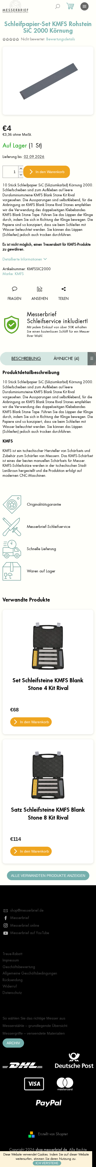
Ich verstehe (47, 1163)
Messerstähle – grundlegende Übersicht (35, 1026)
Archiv (13, 1043)
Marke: (13, 274)
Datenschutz (12, 992)
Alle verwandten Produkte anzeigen (48, 876)
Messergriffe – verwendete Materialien (34, 1033)
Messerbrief (19, 918)
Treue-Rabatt (12, 954)
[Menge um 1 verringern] (20, 175)
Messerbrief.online (24, 925)
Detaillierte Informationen (22, 259)
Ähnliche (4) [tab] (66, 359)
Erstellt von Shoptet (53, 1134)
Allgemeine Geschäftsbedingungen (30, 973)
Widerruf (10, 986)
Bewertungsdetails (60, 39)
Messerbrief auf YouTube (29, 933)
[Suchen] (57, 6)
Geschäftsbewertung (19, 967)
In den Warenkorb (50, 172)
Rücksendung (13, 980)
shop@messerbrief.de (27, 910)
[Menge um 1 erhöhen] (20, 169)
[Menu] (84, 6)
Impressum (11, 960)
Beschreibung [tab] (26, 359)
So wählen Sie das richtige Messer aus (34, 1018)
